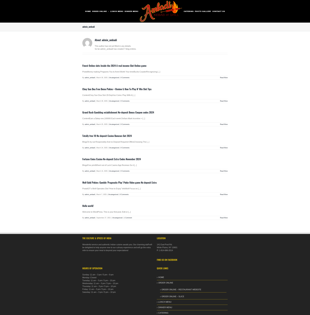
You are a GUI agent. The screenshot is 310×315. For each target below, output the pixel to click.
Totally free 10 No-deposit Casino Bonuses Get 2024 (107, 136)
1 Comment (128, 218)
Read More (224, 78)
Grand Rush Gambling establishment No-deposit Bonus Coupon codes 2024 (118, 112)
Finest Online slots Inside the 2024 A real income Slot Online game (114, 65)
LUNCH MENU (164, 302)
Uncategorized (114, 78)
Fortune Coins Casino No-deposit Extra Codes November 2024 (111, 159)
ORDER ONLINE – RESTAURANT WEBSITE (181, 290)
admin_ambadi (90, 78)
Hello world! (88, 206)
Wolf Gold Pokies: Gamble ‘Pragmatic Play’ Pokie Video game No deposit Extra (119, 182)
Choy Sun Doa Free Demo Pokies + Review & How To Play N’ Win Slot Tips (116, 89)
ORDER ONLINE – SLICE (173, 296)
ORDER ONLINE (165, 283)
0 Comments (125, 78)
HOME (161, 277)
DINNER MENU (165, 307)
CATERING (163, 313)
